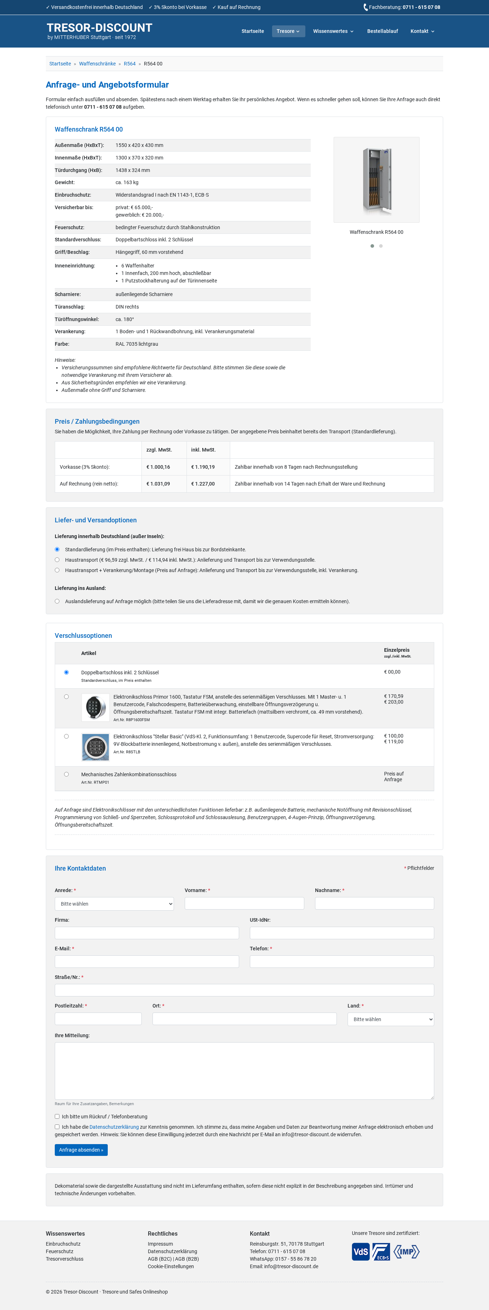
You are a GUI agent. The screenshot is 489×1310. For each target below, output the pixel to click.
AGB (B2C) (160, 1259)
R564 (130, 64)
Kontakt (420, 31)
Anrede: (65, 890)
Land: (356, 1006)
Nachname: (329, 890)
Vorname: (197, 890)
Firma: (62, 920)
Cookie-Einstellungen (171, 1266)
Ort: (158, 1006)
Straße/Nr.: (69, 977)
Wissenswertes (331, 31)
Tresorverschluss (64, 1259)
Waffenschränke (97, 64)
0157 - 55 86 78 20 (295, 1259)
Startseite (253, 31)
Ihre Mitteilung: (72, 1035)
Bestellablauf (382, 31)
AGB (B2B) (187, 1259)
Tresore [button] (286, 31)
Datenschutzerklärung (114, 1127)
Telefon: (261, 948)
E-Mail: (64, 948)
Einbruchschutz (63, 1244)
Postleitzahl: (71, 1006)
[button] (372, 246)
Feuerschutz (59, 1251)
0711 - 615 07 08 (421, 7)
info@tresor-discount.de (291, 1266)
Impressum (160, 1244)
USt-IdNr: (260, 920)
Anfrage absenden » (81, 1150)
